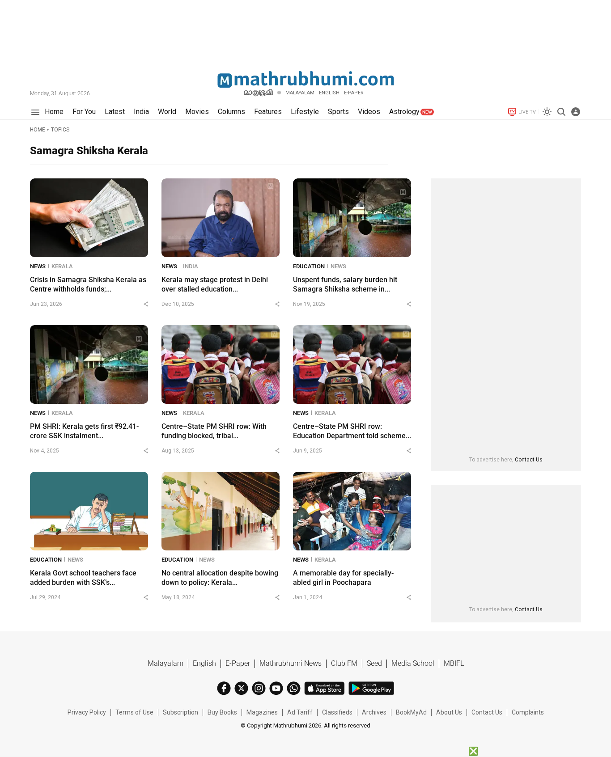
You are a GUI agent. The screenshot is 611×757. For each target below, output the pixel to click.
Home (37, 129)
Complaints (528, 712)
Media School (412, 663)
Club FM (344, 663)
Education (309, 266)
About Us (449, 712)
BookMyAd (411, 712)
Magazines (262, 712)
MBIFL (454, 663)
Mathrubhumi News (290, 663)
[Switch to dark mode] (547, 111)
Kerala (62, 266)
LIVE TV (527, 112)
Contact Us (529, 460)
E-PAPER (354, 93)
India (190, 266)
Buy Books (222, 712)
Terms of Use (134, 712)
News (38, 266)
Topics (60, 129)
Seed (374, 663)
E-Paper (237, 663)
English (204, 663)
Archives (374, 712)
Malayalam (299, 93)
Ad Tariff (300, 712)
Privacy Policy (87, 712)
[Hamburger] (35, 112)
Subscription (180, 712)
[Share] (146, 304)
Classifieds (337, 712)
